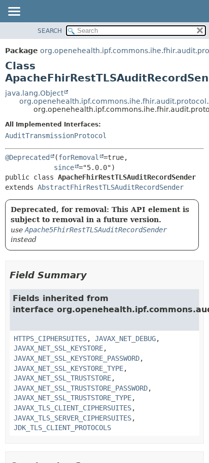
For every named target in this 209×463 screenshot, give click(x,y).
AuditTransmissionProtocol (56, 136)
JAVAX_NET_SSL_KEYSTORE (58, 348)
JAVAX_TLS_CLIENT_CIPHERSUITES (72, 408)
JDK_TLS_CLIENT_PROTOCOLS (62, 428)
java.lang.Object (34, 93)
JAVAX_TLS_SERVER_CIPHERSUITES (72, 418)
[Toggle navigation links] (13, 12)
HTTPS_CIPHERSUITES (50, 338)
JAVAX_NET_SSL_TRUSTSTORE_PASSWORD (81, 388)
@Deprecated (27, 157)
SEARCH (50, 30)
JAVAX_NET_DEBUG (125, 338)
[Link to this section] (94, 275)
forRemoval (78, 157)
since (64, 167)
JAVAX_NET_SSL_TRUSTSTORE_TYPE (72, 398)
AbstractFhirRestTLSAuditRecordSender (111, 187)
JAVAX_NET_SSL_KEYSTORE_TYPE (68, 368)
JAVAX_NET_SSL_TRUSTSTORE (62, 378)
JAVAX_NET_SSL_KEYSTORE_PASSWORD (77, 358)
